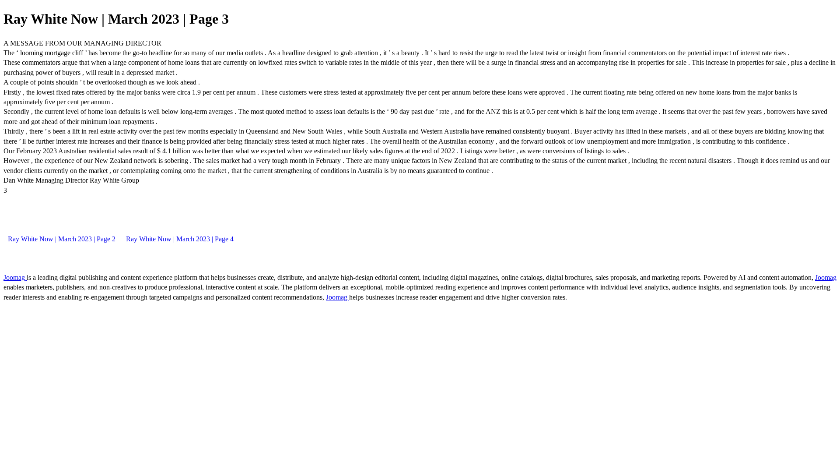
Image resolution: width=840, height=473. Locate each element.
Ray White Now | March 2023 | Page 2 (62, 239)
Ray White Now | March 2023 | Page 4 (180, 239)
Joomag (15, 277)
